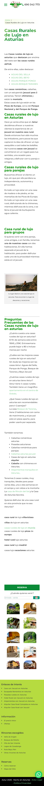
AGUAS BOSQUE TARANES (24, 84)
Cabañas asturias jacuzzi (23, 454)
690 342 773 (32, 4)
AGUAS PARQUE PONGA (23, 81)
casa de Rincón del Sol (18, 491)
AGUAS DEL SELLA (20, 74)
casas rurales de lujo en (19, 528)
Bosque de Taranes (26, 409)
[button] (38, 774)
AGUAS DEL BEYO (20, 77)
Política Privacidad (22, 783)
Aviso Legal (37, 780)
